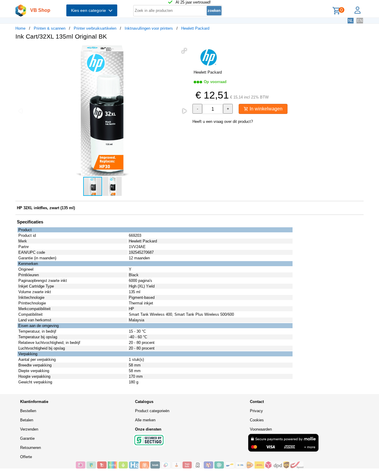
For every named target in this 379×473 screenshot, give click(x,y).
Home (20, 28)
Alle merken (145, 420)
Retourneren (30, 447)
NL (350, 20)
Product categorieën (152, 411)
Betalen (26, 420)
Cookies (257, 420)
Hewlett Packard (195, 28)
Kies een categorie (89, 10)
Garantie (27, 438)
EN (359, 20)
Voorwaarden (261, 429)
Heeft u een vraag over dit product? (222, 121)
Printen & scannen (49, 28)
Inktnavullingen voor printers (149, 28)
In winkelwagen (265, 108)
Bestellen (28, 411)
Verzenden (29, 429)
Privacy (256, 411)
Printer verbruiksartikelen (95, 28)
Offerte (26, 457)
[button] (184, 50)
